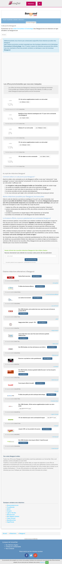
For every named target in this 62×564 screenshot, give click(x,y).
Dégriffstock (10, 522)
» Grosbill (56, 391)
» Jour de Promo (54, 305)
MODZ (9, 509)
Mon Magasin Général (13, 516)
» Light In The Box (54, 414)
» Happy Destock (54, 330)
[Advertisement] (31, 66)
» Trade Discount (54, 448)
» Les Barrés (55, 366)
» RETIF (56, 319)
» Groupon (56, 425)
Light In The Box (11, 513)
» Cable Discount (54, 379)
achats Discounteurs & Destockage (23, 28)
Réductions (31, 3)
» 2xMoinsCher (55, 343)
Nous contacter (10, 548)
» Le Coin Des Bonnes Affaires (51, 294)
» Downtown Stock (54, 401)
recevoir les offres (31, 259)
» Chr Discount (55, 436)
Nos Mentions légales (12, 545)
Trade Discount (11, 518)
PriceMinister (11, 507)
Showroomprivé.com (12, 505)
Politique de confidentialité (13, 546)
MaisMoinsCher (11, 520)
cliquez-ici (42, 562)
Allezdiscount (11, 514)
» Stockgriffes (55, 283)
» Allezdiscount (55, 355)
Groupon (9, 511)
